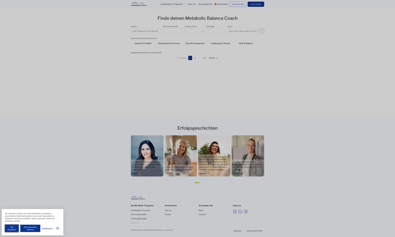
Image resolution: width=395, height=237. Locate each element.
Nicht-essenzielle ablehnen (30, 228)
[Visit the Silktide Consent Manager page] (57, 228)
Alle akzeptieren (12, 228)
